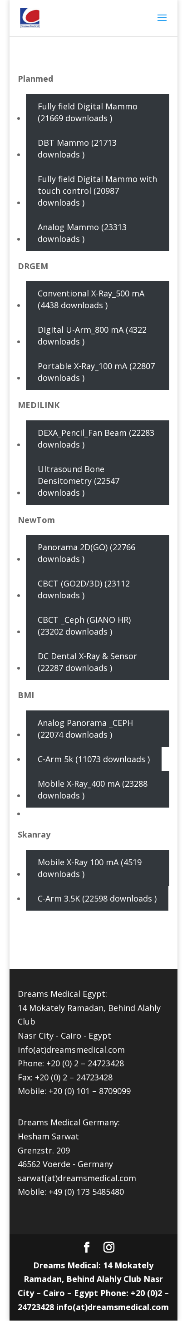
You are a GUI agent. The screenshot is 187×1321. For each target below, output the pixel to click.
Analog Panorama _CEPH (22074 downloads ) (85, 728)
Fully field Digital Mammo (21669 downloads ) (88, 112)
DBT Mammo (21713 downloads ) (77, 148)
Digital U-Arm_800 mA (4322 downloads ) (92, 335)
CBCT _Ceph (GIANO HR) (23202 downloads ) (84, 625)
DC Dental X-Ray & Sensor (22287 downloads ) (87, 662)
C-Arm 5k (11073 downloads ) (94, 759)
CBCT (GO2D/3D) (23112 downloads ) (84, 589)
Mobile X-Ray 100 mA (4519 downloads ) (90, 868)
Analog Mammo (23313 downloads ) (82, 233)
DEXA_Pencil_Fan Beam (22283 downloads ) (96, 438)
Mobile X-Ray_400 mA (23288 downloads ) (93, 789)
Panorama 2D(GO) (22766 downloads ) (86, 553)
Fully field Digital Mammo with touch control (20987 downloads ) (97, 190)
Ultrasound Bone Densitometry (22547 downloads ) (78, 480)
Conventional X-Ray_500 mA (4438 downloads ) (91, 299)
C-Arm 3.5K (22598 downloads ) (97, 898)
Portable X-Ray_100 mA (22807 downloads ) (96, 371)
